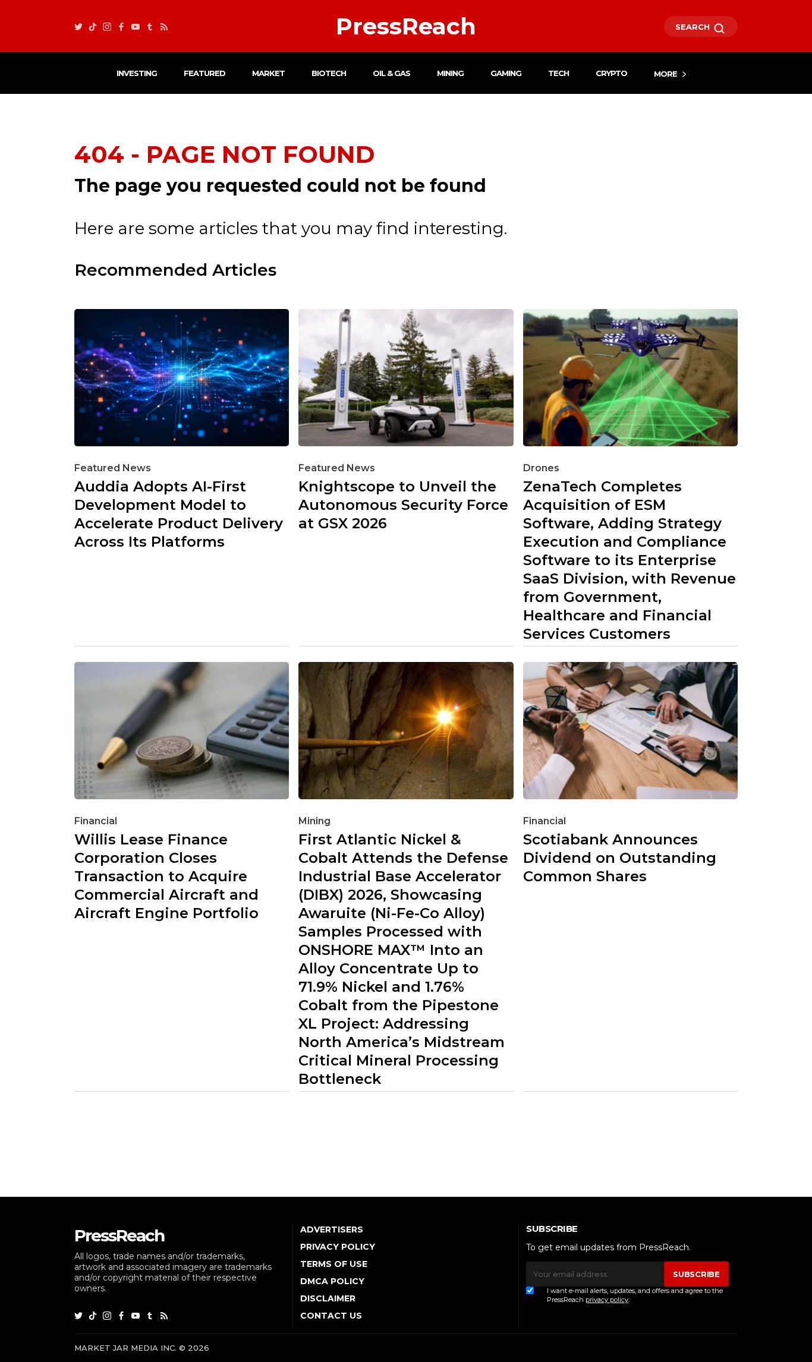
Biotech (328, 73)
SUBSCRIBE (696, 1274)
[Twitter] (78, 26)
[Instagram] (107, 26)
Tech (558, 73)
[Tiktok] (93, 26)
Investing (137, 73)
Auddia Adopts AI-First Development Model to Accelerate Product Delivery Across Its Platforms (178, 514)
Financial (95, 821)
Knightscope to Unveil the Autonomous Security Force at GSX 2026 (403, 505)
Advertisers (331, 1229)
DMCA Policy (332, 1281)
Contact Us (331, 1315)
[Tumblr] (150, 26)
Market (268, 73)
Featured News (112, 468)
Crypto (611, 73)
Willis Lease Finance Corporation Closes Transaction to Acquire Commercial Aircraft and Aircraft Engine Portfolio (166, 876)
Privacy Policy (337, 1246)
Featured (204, 73)
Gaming (505, 73)
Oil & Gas (391, 73)
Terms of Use (333, 1264)
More (665, 73)
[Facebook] (121, 26)
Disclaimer (327, 1298)
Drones (541, 468)
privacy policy (607, 1299)
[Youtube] (135, 26)
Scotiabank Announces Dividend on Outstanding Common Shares (619, 858)
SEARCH (693, 26)
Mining (450, 73)
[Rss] (164, 26)
